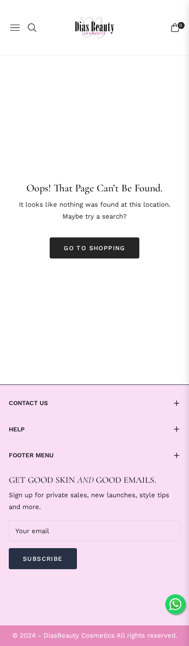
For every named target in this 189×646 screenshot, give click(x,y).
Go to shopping (94, 247)
